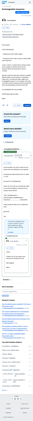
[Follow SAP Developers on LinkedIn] (20, 399)
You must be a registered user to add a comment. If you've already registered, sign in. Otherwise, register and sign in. (16, 225)
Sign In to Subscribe (22, 12)
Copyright (8, 408)
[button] (3, 27)
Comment (27, 105)
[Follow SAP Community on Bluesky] (15, 399)
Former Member (11, 20)
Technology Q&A (7, 6)
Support (25, 412)
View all (4, 390)
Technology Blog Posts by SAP (12, 338)
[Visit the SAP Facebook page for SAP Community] (12, 399)
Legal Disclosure (24, 408)
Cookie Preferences (8, 417)
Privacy (8, 403)
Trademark (8, 412)
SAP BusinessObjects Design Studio (10, 37)
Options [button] (30, 12)
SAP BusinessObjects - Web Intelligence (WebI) (13, 34)
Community (11, 2)
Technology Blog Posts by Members (13, 308)
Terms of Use (24, 403)
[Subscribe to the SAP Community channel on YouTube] (18, 399)
